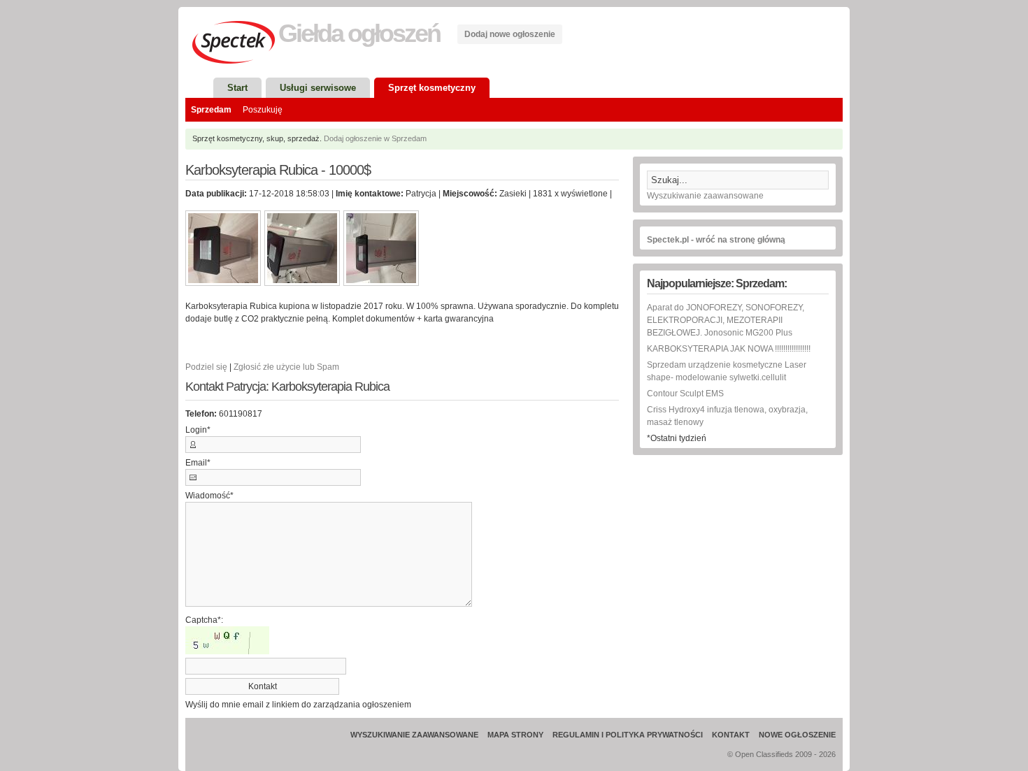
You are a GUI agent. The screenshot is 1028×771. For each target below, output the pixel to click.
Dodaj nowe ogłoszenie (509, 34)
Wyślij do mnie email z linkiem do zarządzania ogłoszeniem (298, 704)
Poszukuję (263, 110)
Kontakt (731, 734)
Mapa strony (515, 734)
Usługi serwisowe (318, 87)
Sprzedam (211, 110)
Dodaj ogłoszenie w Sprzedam (375, 138)
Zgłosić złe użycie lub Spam (286, 367)
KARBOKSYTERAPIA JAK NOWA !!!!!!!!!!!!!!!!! (729, 349)
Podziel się (206, 367)
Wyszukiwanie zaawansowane (705, 196)
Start (237, 87)
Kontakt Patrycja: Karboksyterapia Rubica (287, 387)
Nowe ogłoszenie (797, 734)
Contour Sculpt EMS (685, 393)
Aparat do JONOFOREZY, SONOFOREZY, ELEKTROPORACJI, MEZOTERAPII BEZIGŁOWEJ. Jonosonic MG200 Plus (725, 320)
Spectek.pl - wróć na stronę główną (716, 240)
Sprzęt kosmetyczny (432, 87)
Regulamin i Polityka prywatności (627, 734)
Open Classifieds (764, 754)
